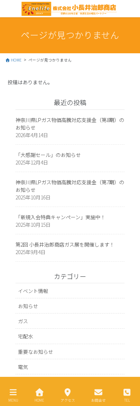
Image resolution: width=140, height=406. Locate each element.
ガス (23, 321)
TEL (127, 399)
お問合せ (98, 399)
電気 (23, 366)
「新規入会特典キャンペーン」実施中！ (60, 217)
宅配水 (25, 336)
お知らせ (28, 306)
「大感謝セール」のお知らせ (48, 154)
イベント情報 (33, 290)
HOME (39, 399)
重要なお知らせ (35, 351)
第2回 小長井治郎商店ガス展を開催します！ (65, 244)
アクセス (68, 399)
